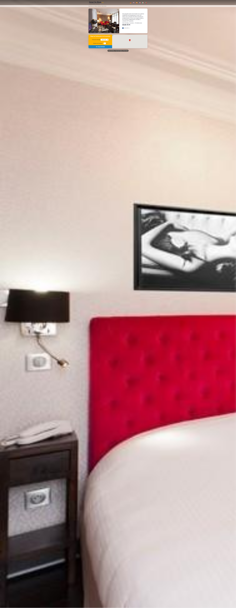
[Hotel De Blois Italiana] (142, 3)
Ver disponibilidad (100, 46)
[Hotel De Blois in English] (133, 3)
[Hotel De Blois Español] (136, 3)
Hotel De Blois (104, 6)
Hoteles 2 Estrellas (97, 6)
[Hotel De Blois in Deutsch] (130, 3)
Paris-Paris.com (91, 6)
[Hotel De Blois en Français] (139, 3)
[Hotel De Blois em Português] (146, 3)
